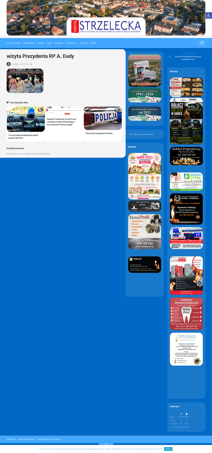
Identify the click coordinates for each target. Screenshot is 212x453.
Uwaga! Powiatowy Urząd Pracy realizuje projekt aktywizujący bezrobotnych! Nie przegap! (61, 122)
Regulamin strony (26, 439)
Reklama (59, 43)
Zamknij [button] (168, 449)
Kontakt (84, 43)
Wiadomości (29, 43)
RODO (93, 43)
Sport (49, 43)
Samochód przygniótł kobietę (99, 133)
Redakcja (11, 439)
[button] (209, 15)
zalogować (20, 154)
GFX (16, 64)
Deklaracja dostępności (49, 439)
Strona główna (14, 43)
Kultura (40, 43)
